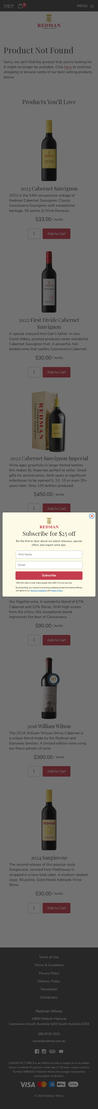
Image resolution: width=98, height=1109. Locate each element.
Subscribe (49, 575)
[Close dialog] (91, 516)
